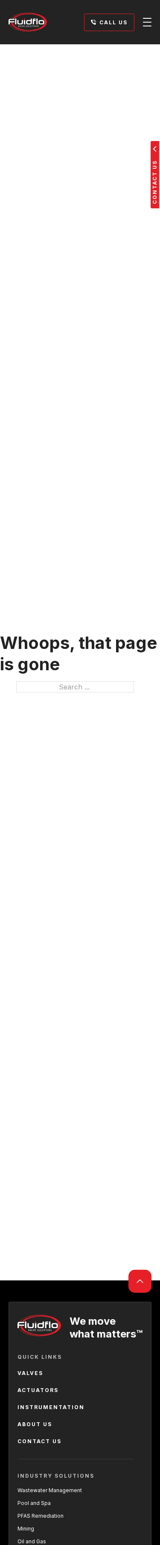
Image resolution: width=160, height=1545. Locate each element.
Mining (25, 1528)
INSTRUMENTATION (50, 1407)
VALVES (30, 1373)
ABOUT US (34, 1424)
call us (113, 22)
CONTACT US (39, 1441)
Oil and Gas (31, 1541)
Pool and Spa (34, 1503)
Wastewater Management (49, 1490)
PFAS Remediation (40, 1516)
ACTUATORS (37, 1390)
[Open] (147, 22)
